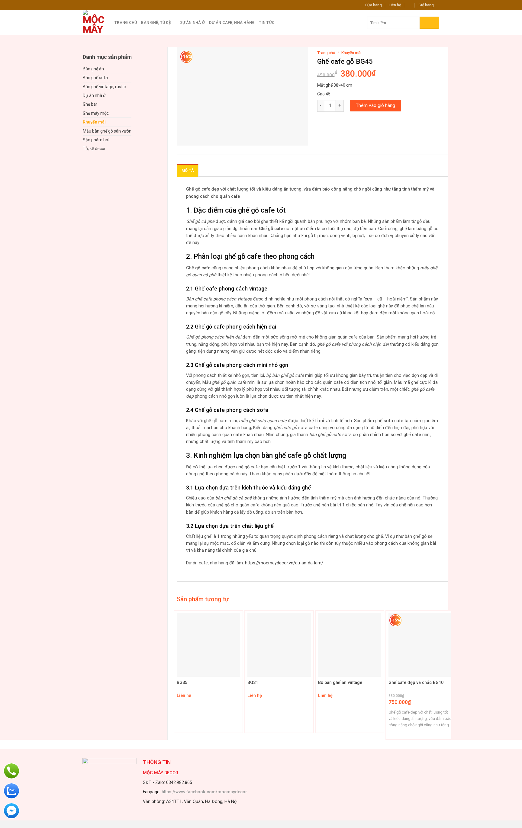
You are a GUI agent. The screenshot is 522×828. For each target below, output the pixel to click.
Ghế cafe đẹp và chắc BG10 (415, 682)
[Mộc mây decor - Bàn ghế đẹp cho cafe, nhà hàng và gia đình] (94, 22)
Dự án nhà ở (192, 22)
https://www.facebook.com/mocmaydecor (204, 791)
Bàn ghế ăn (93, 68)
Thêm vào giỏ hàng (375, 105)
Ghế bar (90, 104)
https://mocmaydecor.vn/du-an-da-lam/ (284, 563)
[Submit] (429, 23)
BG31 (252, 682)
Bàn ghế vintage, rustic (104, 86)
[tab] (187, 170)
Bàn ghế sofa (95, 77)
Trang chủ (125, 22)
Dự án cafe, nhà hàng (232, 22)
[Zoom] (185, 138)
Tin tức (267, 22)
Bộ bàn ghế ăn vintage (340, 682)
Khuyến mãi (94, 122)
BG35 (182, 682)
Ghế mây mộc (96, 113)
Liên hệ (395, 5)
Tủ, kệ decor (94, 148)
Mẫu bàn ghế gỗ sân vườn (107, 131)
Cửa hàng (373, 5)
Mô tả (188, 170)
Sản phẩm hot (96, 139)
